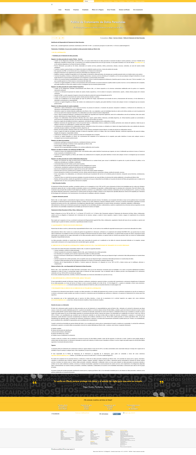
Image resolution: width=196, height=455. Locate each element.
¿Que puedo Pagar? (79, 439)
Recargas (77, 433)
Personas (67, 9)
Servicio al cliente (123, 444)
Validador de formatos (94, 438)
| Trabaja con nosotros (139, 1)
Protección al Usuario (124, 432)
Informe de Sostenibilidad (65, 438)
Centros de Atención (124, 431)
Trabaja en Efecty (64, 432)
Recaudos (92, 431)
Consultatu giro (110, 408)
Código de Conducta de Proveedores (67, 437)
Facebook (107, 437)
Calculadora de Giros (79, 436)
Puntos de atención (99, 1)
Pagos (77, 433)
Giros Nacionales (79, 431)
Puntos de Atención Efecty (80, 435)
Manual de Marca (93, 439)
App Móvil (62, 436)
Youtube (106, 439)
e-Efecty (77, 434)
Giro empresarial (138, 9)
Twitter (106, 438)
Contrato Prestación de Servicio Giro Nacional (126, 437)
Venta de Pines (93, 434)
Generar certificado (124, 9)
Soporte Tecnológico (94, 444)
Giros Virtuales (111, 9)
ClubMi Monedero (133, 408)
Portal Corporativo (130, 1)
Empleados (85, 9)
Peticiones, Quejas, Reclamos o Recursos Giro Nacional (127, 441)
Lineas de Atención (123, 442)
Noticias (62, 434)
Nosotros (116, 1)
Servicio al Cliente (108, 1)
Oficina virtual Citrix (109, 434)
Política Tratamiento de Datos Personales (127, 438)
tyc (120, 445)
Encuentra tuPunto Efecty (62, 408)
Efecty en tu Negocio (98, 9)
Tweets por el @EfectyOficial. (82, 413)
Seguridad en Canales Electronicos (126, 435)
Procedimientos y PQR (124, 433)
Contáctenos (121, 1)
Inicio (59, 9)
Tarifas (62, 433)
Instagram (107, 440)
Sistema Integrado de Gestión (66, 439)
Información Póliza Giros (124, 439)
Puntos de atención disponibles (125, 446)
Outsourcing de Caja (94, 433)
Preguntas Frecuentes (124, 434)
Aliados (62, 435)
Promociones (122, 444)
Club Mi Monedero (79, 437)
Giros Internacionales (79, 432)
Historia (62, 433)
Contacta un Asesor (108, 433)
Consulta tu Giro (78, 438)
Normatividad (122, 433)
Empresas (76, 9)
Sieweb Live (92, 442)
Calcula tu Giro (86, 408)
